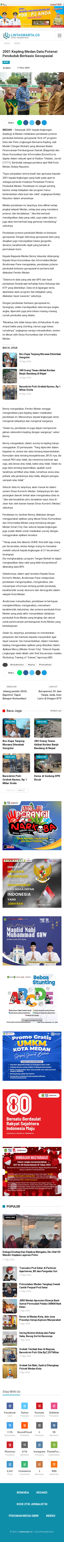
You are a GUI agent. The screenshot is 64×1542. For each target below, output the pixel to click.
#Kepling (31, 665)
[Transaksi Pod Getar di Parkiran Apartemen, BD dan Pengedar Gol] (10, 1273)
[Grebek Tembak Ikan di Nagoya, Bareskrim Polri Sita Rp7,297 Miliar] (10, 1355)
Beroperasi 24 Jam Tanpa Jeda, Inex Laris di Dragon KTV (49, 695)
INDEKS (50, 1515)
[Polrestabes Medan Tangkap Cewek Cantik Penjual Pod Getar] (10, 1290)
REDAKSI (41, 1492)
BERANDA (23, 1492)
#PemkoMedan (45, 665)
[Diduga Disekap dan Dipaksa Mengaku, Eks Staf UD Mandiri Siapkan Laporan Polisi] (32, 1231)
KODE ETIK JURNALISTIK (32, 1504)
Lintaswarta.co (25, 1531)
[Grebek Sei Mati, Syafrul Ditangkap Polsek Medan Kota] (10, 1371)
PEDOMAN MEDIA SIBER (24, 1515)
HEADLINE (10, 722)
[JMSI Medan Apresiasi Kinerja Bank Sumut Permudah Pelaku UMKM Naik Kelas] (10, 1306)
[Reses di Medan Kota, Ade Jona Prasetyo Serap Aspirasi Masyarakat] (10, 1322)
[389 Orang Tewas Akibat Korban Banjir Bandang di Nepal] (10, 376)
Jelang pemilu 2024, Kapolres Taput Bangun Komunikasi (15, 695)
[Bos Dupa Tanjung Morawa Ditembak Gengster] (10, 360)
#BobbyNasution (17, 665)
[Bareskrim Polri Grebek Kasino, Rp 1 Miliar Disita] (10, 392)
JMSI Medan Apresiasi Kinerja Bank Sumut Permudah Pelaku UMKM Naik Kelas (40, 1303)
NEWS (6, 62)
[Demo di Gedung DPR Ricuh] (48, 763)
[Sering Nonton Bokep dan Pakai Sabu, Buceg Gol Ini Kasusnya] (10, 1338)
